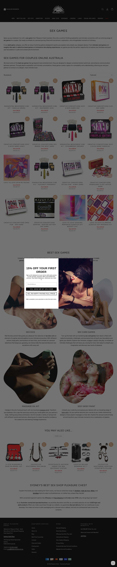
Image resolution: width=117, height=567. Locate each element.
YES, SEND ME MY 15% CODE (41, 289)
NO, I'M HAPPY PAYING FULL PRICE (41, 294)
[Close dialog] (91, 260)
